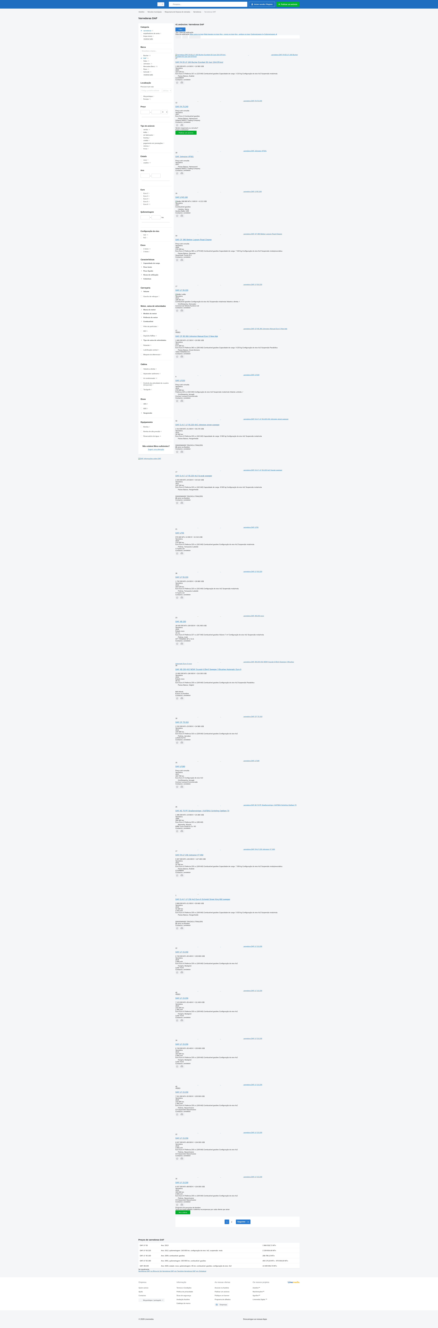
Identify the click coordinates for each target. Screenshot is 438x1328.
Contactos (142, 1295)
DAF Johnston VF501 (184, 157)
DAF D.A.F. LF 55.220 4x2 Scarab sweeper (193, 476)
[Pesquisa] (171, 4)
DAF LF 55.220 (181, 290)
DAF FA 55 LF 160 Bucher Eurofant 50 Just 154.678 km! (199, 62)
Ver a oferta (183, 1212)
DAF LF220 (180, 381)
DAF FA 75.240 (181, 107)
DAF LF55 (179, 533)
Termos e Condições (184, 1288)
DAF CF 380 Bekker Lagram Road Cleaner (193, 240)
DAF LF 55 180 (145, 1261)
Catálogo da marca (183, 1303)
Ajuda (141, 1292)
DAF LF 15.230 (181, 952)
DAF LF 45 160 (145, 1256)
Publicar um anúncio (186, 133)
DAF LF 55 (144, 1245)
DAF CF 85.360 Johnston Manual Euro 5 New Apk (196, 336)
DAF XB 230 (180, 621)
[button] (177, 83)
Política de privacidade (185, 1292)
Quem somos (143, 1288)
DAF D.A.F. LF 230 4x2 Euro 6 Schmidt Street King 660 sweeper (202, 899)
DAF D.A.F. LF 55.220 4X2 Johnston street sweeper (197, 425)
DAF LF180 (180, 766)
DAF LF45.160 (181, 197)
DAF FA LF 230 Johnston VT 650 (189, 855)
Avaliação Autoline (183, 1299)
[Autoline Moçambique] (147, 4)
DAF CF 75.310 (182, 722)
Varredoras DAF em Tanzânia (173, 1271)
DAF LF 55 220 (145, 1250)
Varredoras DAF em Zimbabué (195, 1271)
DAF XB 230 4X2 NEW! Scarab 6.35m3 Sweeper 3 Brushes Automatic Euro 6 (208, 669)
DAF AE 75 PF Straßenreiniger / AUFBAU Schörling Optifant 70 (202, 811)
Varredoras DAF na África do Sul (150, 1271)
